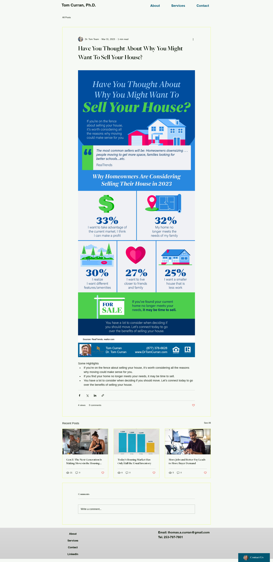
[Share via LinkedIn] (95, 395)
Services (72, 540)
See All (207, 423)
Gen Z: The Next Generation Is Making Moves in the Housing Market (84, 461)
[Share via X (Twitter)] (87, 395)
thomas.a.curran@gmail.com (189, 532)
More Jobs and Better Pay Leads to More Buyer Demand (187, 461)
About (73, 533)
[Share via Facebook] (79, 395)
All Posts (66, 17)
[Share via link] (102, 395)
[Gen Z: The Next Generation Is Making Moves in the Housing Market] (85, 441)
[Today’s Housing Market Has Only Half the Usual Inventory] (136, 441)
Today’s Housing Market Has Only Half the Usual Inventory (134, 461)
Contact (73, 547)
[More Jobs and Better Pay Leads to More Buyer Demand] (188, 441)
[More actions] (193, 39)
